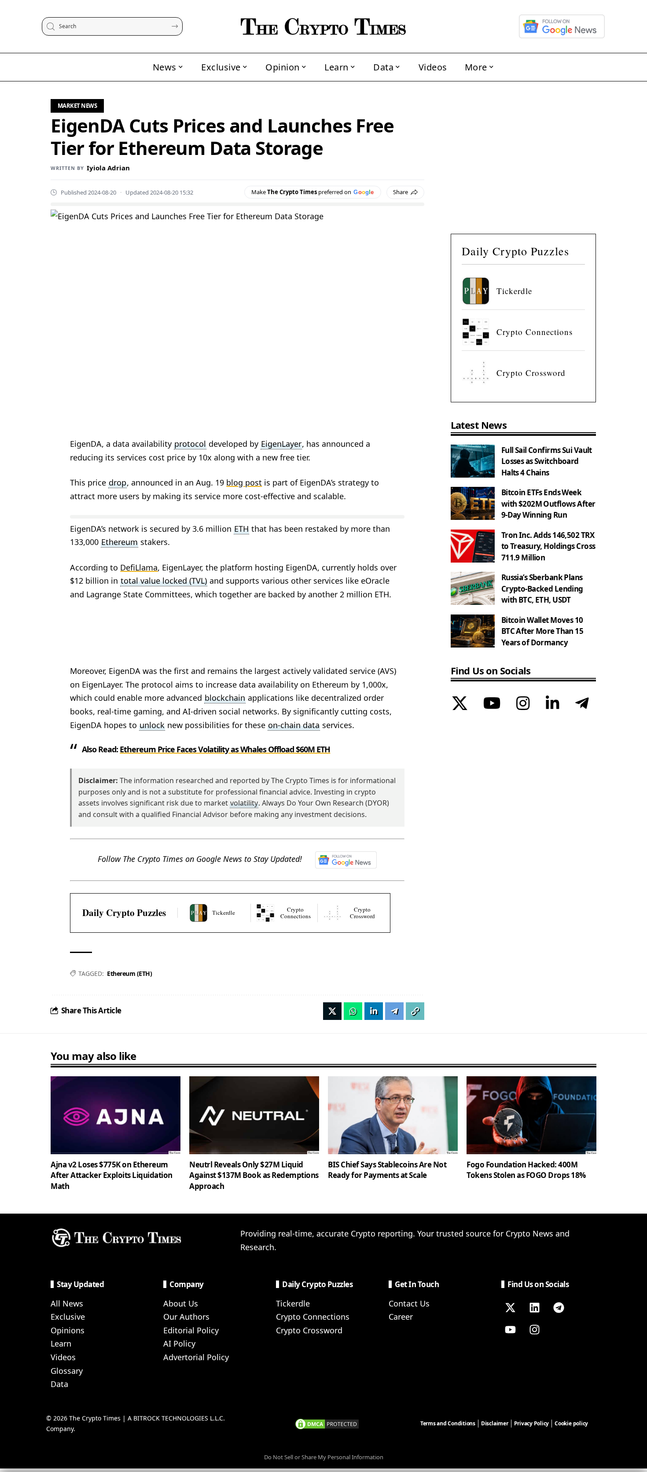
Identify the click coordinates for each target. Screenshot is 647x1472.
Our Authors (186, 1316)
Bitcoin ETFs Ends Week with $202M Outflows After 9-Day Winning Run (548, 503)
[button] (415, 1011)
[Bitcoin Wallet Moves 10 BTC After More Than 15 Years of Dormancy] (473, 631)
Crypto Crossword (309, 1330)
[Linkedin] (534, 1308)
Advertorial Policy (196, 1357)
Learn (61, 1343)
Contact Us (409, 1303)
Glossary (67, 1370)
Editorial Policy (191, 1330)
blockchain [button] (225, 697)
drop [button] (117, 482)
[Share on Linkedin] (373, 1011)
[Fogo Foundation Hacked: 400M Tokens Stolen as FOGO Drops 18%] (531, 1115)
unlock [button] (152, 725)
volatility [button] (244, 803)
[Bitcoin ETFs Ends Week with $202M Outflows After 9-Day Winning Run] (473, 503)
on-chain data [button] (294, 725)
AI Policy (179, 1343)
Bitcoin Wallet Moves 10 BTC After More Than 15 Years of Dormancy (542, 631)
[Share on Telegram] (394, 1011)
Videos (63, 1357)
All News (67, 1303)
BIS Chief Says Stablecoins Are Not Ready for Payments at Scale (387, 1170)
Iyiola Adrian (108, 167)
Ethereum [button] (119, 542)
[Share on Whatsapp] (353, 1011)
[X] (460, 704)
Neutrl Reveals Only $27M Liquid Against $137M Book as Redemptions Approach (254, 1175)
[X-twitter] (510, 1308)
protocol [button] (190, 443)
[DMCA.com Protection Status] (327, 1423)
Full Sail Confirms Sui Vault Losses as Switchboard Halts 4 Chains (546, 461)
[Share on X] (332, 1011)
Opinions (68, 1330)
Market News (77, 106)
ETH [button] (241, 528)
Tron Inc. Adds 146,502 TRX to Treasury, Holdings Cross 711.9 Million (548, 546)
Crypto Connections (312, 1316)
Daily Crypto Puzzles (124, 913)
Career (401, 1316)
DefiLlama (139, 567)
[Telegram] (582, 704)
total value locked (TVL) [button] (164, 580)
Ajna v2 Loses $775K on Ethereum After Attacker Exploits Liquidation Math (112, 1175)
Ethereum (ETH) (129, 973)
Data (59, 1384)
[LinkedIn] (552, 704)
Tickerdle (293, 1303)
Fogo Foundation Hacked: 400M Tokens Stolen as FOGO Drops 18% (526, 1170)
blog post (244, 482)
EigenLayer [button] (281, 443)
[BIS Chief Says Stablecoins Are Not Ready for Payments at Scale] (393, 1115)
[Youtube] (510, 1330)
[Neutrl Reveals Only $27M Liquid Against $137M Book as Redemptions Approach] (254, 1115)
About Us (180, 1303)
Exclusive (68, 1316)
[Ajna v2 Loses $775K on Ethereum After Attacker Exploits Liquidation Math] (115, 1115)
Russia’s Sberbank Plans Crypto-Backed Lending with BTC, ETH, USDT (542, 588)
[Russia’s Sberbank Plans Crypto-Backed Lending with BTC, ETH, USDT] (473, 588)
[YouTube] (492, 704)
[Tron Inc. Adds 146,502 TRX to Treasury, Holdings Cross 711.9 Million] (473, 546)
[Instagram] (523, 704)
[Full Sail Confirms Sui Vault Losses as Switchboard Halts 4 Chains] (473, 461)
